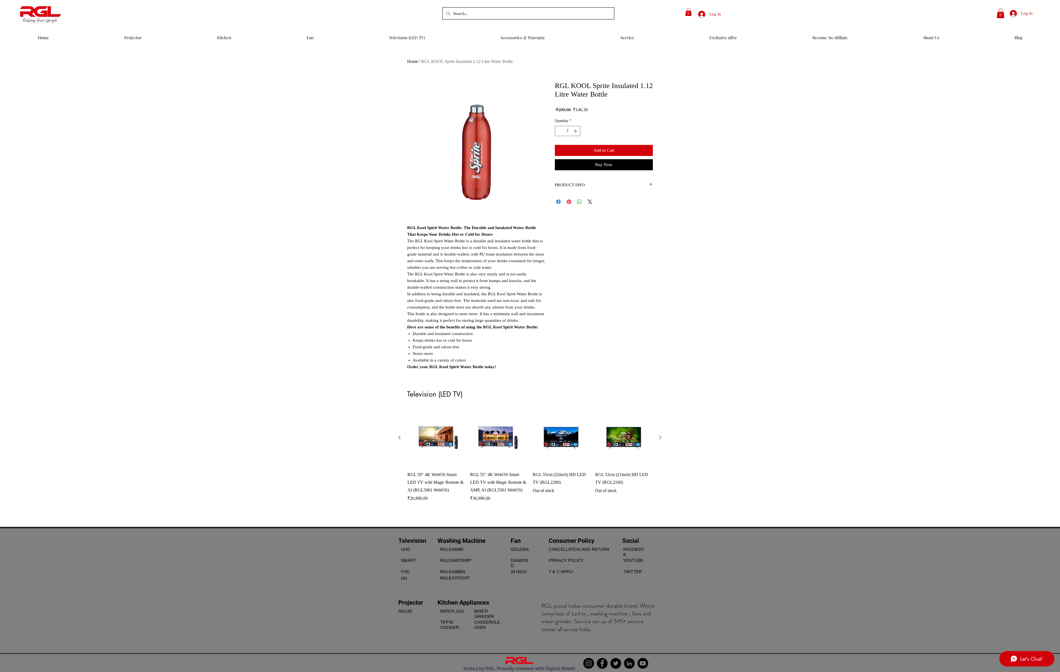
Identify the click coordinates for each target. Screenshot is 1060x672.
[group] (530, 463)
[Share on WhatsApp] (579, 201)
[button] (688, 12)
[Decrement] (559, 131)
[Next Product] (660, 437)
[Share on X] (590, 201)
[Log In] (699, 14)
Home (412, 61)
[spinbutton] (568, 131)
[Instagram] (588, 663)
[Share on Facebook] (558, 201)
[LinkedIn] (629, 663)
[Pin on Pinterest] (569, 201)
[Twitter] (615, 663)
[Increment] (576, 131)
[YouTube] (642, 663)
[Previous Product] (399, 437)
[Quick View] (436, 437)
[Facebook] (602, 663)
